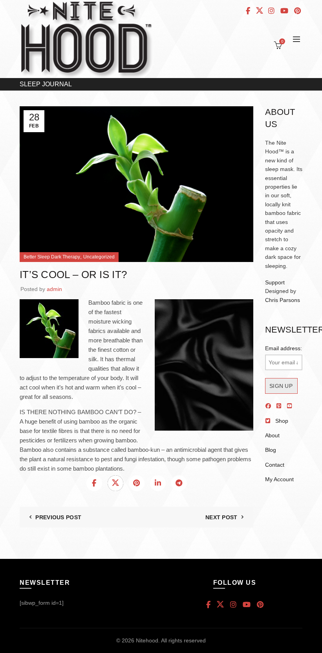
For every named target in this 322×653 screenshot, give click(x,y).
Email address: (283, 348)
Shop (281, 421)
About (272, 435)
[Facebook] (94, 483)
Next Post (221, 517)
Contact (274, 465)
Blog (270, 450)
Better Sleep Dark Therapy (52, 257)
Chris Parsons (282, 300)
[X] (115, 483)
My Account (279, 479)
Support (275, 282)
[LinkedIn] (158, 483)
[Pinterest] (137, 483)
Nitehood (147, 640)
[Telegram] (179, 483)
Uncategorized (99, 257)
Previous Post (58, 517)
